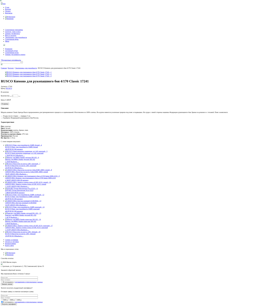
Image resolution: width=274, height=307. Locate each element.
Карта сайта (9, 245)
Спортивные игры (12, 53)
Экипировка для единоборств (16, 37)
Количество (5, 96)
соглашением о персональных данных (29, 282)
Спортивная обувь (12, 39)
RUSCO (9, 88)
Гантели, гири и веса (12, 32)
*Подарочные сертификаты (11, 60)
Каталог (8, 9)
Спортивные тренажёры (14, 30)
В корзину (5, 104)
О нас (7, 7)
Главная (4, 68)
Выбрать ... (21, 155)
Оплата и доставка (12, 242)
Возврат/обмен (10, 244)
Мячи (7, 41)
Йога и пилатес (10, 35)
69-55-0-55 (7, 23)
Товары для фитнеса (12, 34)
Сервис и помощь (11, 240)
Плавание (8, 49)
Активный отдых (11, 51)
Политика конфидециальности (11, 268)
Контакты (8, 13)
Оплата (7, 11)
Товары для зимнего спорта (15, 54)
